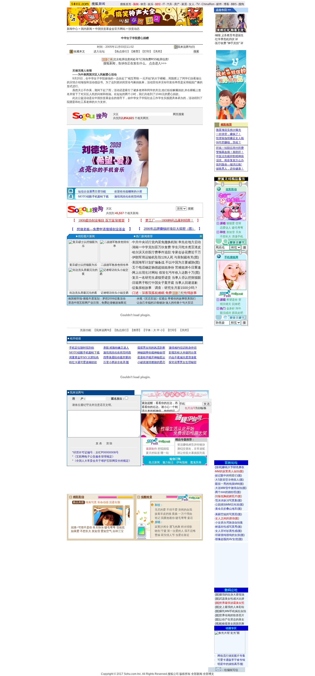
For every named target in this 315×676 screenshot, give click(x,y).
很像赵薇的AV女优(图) (229, 539)
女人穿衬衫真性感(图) (228, 530)
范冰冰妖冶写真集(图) (228, 500)
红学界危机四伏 (225, 39)
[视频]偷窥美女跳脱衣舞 (229, 623)
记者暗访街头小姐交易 (114, 292)
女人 (191, 4)
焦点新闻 (154, 462)
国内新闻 (86, 28)
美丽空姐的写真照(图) (228, 514)
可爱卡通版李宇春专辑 (231, 659)
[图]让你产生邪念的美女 (229, 619)
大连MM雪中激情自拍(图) (231, 488)
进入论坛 (99, 51)
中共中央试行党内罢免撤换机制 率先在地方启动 (166, 242)
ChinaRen (208, 4)
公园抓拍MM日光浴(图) (229, 504)
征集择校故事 (142, 288)
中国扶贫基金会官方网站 (110, 28)
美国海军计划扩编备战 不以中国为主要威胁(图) (166, 262)
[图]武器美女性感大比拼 (229, 598)
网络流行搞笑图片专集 (231, 655)
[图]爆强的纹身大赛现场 (229, 594)
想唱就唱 (163, 448)
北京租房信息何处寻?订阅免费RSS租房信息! (141, 59)
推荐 (135, 51)
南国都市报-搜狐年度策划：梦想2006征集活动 (96, 298)
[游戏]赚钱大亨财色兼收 (229, 467)
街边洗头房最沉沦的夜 (83, 292)
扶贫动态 (134, 28)
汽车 (169, 4)
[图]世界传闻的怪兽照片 (229, 615)
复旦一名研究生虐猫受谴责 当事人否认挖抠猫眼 (166, 277)
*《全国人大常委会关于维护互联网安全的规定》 (101, 460)
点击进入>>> (157, 63)
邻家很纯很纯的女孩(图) (230, 535)
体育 (143, 4)
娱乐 (150, 4)
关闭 (157, 51)
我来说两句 (103, 330)
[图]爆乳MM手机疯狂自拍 (230, 611)
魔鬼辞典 (195, 462)
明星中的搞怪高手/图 (230, 664)
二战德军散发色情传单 (114, 264)
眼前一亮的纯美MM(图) (229, 483)
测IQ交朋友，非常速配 (191, 448)
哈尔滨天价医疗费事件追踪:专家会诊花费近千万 (166, 252)
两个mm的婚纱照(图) (228, 492)
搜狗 (241, 4)
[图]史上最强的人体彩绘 (229, 607)
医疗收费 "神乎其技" (227, 43)
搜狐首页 (125, 4)
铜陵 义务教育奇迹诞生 (229, 35)
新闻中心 (72, 28)
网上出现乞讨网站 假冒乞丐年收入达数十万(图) (166, 272)
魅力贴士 (168, 462)
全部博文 (208, 674)
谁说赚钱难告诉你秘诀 (191, 444)
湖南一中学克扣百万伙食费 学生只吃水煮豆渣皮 (166, 247)
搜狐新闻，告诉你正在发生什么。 (125, 63)
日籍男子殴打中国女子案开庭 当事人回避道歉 (165, 282)
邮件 (219, 4)
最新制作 (151, 448)
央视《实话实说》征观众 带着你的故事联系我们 (166, 298)
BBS (234, 4)
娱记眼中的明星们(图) (228, 475)
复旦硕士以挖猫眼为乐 (83, 264)
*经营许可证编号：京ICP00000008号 (95, 452)
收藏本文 (79, 51)
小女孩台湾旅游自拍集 (229, 522)
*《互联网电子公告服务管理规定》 (93, 456)
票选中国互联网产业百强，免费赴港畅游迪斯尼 (97, 302)
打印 (146, 51)
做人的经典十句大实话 (179, 302)
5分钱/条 (195, 408)
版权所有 (184, 674)
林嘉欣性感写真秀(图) (228, 526)
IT (164, 4)
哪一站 (164, 453)
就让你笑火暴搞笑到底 (191, 453)
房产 (177, 4)
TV (198, 4)
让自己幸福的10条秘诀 (151, 302)
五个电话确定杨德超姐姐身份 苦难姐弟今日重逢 (166, 267)
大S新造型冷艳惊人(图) (229, 479)
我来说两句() (186, 46)
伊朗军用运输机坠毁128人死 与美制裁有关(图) (165, 257)
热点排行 (121, 51)
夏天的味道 (153, 453)
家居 (184, 4)
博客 (226, 4)
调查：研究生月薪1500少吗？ (176, 288)
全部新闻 (196, 674)
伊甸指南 (181, 462)
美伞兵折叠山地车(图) (228, 508)
